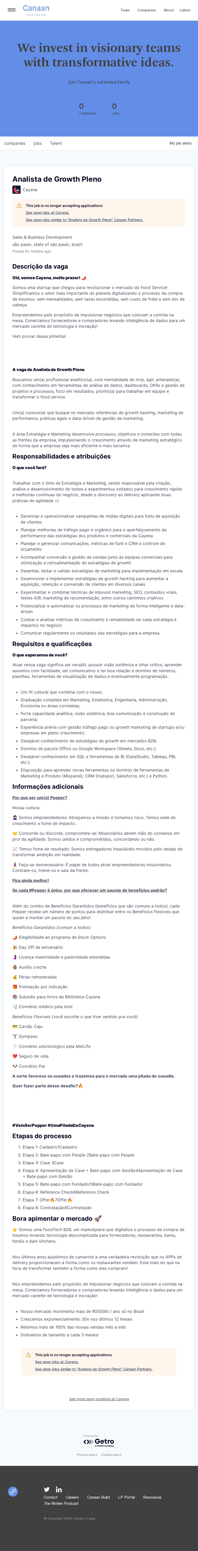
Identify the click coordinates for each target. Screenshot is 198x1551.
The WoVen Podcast (61, 1504)
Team (125, 11)
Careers (72, 1498)
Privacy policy (87, 1455)
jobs (38, 143)
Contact (50, 1498)
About (169, 11)
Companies (146, 11)
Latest (185, 11)
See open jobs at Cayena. (47, 212)
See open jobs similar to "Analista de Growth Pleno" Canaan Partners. (84, 220)
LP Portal (126, 1498)
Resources (152, 1498)
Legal (91, 1519)
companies (14, 143)
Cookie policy (111, 1455)
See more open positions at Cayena (99, 1399)
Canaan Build (98, 1498)
